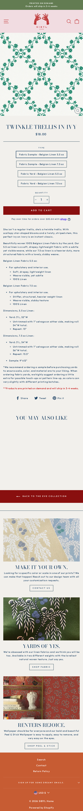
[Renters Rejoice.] (41, 697)
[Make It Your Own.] (41, 540)
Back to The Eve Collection (44, 496)
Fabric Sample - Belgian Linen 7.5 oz (41, 164)
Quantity (41, 193)
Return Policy (41, 771)
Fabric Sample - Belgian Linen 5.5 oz (41, 154)
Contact (41, 765)
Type (41, 148)
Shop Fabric (41, 667)
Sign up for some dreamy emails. (41, 782)
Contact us (41, 588)
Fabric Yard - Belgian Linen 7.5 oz (41, 183)
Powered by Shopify (41, 807)
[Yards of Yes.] (41, 618)
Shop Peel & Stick (41, 746)
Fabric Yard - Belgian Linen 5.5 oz (41, 173)
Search (41, 759)
